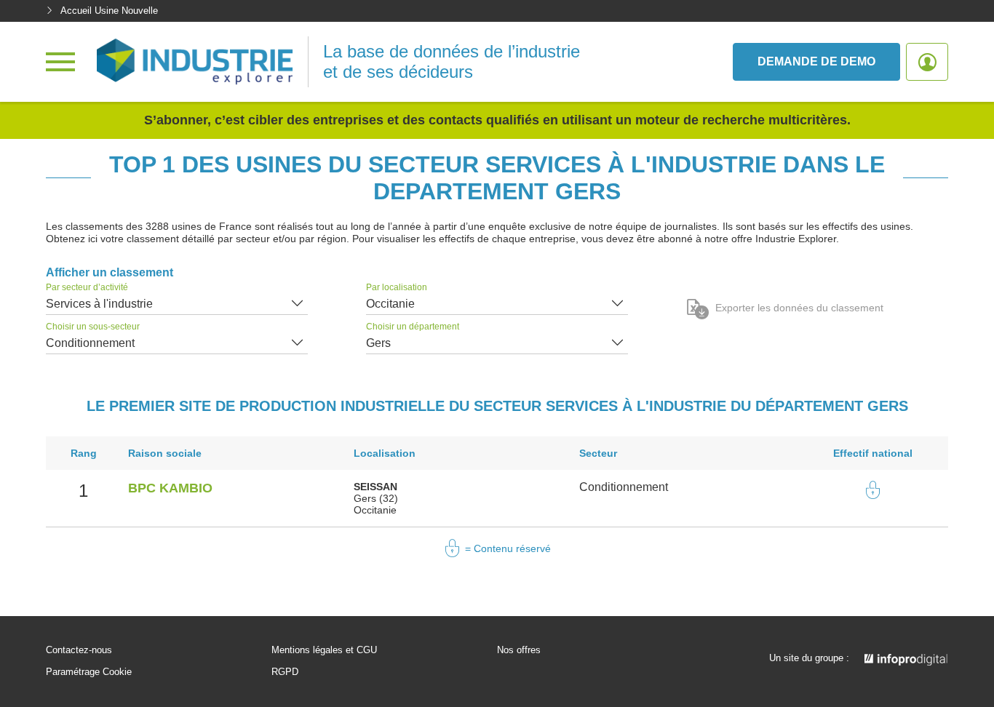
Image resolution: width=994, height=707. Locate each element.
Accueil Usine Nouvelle (109, 10)
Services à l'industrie (99, 303)
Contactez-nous (79, 650)
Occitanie (390, 303)
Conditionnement (90, 343)
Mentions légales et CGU (324, 650)
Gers (378, 343)
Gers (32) (376, 498)
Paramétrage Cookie (89, 672)
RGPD (284, 672)
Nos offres (519, 650)
